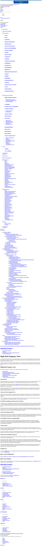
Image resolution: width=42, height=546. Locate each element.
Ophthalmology (7, 174)
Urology (6, 185)
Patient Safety (8, 141)
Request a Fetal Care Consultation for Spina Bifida (20, 277)
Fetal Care (6, 253)
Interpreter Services (9, 121)
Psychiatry (6, 179)
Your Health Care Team (10, 144)
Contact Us (8, 18)
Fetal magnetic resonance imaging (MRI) (10, 375)
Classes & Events (6, 527)
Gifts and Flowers (8, 201)
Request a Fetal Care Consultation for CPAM (19, 266)
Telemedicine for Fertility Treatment (13, 321)
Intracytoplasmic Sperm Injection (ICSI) (14, 314)
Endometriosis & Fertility (11, 302)
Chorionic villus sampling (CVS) (8, 372)
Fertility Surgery (10, 311)
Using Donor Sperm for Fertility (12, 322)
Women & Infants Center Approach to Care (12, 336)
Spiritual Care (8, 123)
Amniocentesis (5, 371)
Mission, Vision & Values (7, 496)
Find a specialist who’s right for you (6, 456)
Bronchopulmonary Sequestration (15, 260)
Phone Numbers (7, 210)
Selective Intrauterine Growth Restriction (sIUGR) (18, 275)
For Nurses (4, 517)
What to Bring (8, 139)
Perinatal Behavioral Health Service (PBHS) (14, 297)
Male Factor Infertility (11, 303)
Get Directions (3, 18)
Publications (5, 529)
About (4, 335)
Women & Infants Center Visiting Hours (12, 344)
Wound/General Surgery (9, 187)
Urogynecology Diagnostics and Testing (14, 334)
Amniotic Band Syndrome (13, 256)
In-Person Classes (12, 241)
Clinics (6, 162)
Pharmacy (7, 142)
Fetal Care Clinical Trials (11, 287)
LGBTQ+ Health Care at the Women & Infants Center (14, 340)
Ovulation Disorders (10, 304)
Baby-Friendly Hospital (9, 245)
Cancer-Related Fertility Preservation (13, 308)
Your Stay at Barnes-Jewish (9, 211)
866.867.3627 (16, 4)
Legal (4, 539)
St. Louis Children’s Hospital (8, 473)
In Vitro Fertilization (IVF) (11, 315)
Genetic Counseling (10, 312)
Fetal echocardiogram (6, 374)
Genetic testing (5, 376)
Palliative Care (7, 177)
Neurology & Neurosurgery (9, 173)
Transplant (6, 183)
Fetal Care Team (10, 292)
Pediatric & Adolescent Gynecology (11, 328)
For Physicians (5, 516)
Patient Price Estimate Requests (11, 100)
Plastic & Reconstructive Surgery (10, 178)
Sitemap (4, 543)
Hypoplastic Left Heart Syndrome (15, 270)
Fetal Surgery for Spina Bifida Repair (15, 286)
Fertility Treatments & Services (10, 307)
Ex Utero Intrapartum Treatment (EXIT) (16, 283)
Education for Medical (6, 518)
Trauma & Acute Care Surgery (10, 184)
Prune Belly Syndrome (13, 273)
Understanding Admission (10, 140)
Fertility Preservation (10, 310)
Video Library (5, 530)
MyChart (2, 10)
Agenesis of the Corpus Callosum (15, 257)
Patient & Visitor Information (8, 95)
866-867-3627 (36, 461)
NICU (8, 288)
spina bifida (18, 384)
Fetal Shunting (11, 285)
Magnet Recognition (6, 520)
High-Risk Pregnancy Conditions (12, 250)
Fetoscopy (11, 284)
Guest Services (7, 202)
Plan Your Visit (5, 341)
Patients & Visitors (6, 189)
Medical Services (6, 33)
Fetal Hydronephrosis (13, 268)
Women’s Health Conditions (12, 326)
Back (6, 160)
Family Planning (7, 331)
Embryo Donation (10, 309)
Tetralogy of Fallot (12, 278)
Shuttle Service (8, 111)
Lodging (7, 138)
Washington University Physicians (8, 472)
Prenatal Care (7, 233)
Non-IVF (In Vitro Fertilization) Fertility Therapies (15, 319)
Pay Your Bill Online (9, 101)
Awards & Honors (6, 494)
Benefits (4, 507)
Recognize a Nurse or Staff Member (11, 196)
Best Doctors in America (7, 492)
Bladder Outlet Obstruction (14, 258)
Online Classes (11, 240)
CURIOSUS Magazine (7, 531)
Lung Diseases (7, 171)
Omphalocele (11, 271)
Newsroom (4, 528)
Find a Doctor (5, 29)
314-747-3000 (10, 476)
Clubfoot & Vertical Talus (13, 262)
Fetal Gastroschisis (12, 267)
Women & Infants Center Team (10, 337)
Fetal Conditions (10, 255)
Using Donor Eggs (8, 323)
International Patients (8, 207)
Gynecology (7, 325)
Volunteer (6, 224)
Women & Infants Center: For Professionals (12, 338)
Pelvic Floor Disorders (11, 333)
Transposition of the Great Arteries (15, 279)
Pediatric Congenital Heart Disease (15, 272)
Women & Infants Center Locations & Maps (12, 342)
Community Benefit (6, 495)
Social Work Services (9, 122)
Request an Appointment (7, 31)
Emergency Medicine (8, 168)
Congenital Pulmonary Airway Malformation (17, 265)
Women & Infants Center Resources (11, 339)
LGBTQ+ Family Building (11, 317)
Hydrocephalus (11, 269)
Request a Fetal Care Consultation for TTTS (19, 281)
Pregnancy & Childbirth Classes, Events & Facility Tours (17, 239)
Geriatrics (6, 169)
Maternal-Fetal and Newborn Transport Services (13, 294)
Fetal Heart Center (12, 290)
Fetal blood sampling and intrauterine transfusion (11, 373)
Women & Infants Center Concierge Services (12, 343)
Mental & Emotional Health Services (11, 247)
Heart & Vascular (8, 170)
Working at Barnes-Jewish (7, 508)
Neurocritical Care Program (14, 291)
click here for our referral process (26, 461)
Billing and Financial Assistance (10, 191)
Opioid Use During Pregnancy (10, 246)
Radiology (6, 180)
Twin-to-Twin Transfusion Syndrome (15, 280)
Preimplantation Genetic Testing (12, 320)
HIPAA (4, 540)
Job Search (4, 503)
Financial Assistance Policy (10, 99)
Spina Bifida (11, 276)
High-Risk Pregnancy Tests (11, 251)
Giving (4, 146)
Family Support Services (9, 295)
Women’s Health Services (7, 324)
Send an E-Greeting (8, 200)
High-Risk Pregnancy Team (12, 252)
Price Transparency (6, 542)
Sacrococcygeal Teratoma (13, 274)
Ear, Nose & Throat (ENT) (9, 166)
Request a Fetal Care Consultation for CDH (18, 264)
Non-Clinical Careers (6, 506)
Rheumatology (7, 181)
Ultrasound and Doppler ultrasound (9, 377)
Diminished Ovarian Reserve (12, 301)
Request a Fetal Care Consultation (13, 293)
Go (1, 17)
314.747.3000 (10, 5)
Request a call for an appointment (19, 456)
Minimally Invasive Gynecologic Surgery (12, 329)
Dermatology (7, 163)
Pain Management (8, 176)
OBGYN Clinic (10, 327)
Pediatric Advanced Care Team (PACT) (14, 296)
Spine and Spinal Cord (9, 182)
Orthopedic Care (8, 175)
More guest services (9, 124)
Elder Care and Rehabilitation (10, 167)
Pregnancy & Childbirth (7, 232)
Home (1, 346)
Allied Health (5, 505)
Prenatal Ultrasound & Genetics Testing (11, 234)
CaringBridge (7, 195)
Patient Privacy (5, 541)
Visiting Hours (8, 143)
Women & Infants (8, 186)
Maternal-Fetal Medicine (9, 249)
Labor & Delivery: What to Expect (13, 237)
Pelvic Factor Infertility (11, 305)
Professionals (5, 519)
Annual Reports (5, 493)
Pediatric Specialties (10, 289)
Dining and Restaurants (10, 137)
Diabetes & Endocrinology (9, 164)
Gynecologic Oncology (9, 330)
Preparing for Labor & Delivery (10, 236)
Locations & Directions (9, 197)
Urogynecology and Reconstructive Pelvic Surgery (13, 332)
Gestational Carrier (10, 313)
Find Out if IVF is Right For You (15, 316)
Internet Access (8, 120)
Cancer (6, 161)
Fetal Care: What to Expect (11, 254)
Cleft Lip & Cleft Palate (13, 261)
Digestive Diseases (8, 165)
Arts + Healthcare (8, 223)
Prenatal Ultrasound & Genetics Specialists (14, 235)
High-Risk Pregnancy (6, 248)
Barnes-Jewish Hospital (7, 471)
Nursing (4, 504)
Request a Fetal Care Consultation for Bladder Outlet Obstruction (22, 259)
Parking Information (9, 110)
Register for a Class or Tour (29, 456)
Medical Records (8, 209)
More (3, 497)
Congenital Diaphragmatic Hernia (15, 263)
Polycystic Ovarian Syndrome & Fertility (14, 306)
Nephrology (7, 172)
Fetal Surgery (9, 282)
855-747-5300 (9, 462)
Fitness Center (7, 208)
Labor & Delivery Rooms (11, 238)
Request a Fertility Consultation (14, 318)
